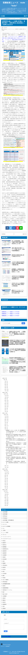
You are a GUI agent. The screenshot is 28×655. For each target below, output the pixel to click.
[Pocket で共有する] (17, 228)
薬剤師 (4, 608)
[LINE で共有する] (21, 228)
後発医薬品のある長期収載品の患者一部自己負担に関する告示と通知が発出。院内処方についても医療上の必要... (16, 436)
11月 (6, 395)
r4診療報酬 (5, 512)
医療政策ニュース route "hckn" (14, 4)
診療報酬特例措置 (6, 583)
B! (14, 228)
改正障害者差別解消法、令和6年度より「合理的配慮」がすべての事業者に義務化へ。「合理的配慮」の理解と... (16, 444)
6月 (5, 382)
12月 (6, 394)
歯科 (3, 575)
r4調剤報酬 (5, 514)
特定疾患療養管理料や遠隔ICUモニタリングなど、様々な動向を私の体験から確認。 (15, 447)
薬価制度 (4, 604)
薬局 (3, 606)
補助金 (4, 600)
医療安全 (4, 544)
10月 (6, 397)
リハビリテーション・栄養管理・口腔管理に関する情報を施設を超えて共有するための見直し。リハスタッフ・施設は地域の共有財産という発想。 (14, 39)
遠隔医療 (4, 553)
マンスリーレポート (7, 536)
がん (3, 528)
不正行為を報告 (6, 636)
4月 (5, 386)
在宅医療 (4, 573)
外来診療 (4, 559)
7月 (5, 381)
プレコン (4, 534)
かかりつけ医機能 (6, 526)
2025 (4, 392)
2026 (4, 378)
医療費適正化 (5, 549)
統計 (3, 592)
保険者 (4, 598)
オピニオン (5, 524)
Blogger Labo (16, 652)
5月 (5, 384)
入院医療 (4, 596)
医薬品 (4, 540)
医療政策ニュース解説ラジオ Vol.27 (10, 315)
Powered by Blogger (6, 644)
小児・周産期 (5, 579)
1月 (6, 390)
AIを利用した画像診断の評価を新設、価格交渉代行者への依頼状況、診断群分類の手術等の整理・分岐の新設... (16, 458)
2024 (4, 413)
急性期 (4, 567)
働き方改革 (5, 594)
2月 (6, 389)
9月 (5, 398)
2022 (4, 489)
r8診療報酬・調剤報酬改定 (8, 520)
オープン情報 (5, 522)
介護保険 (20, 29)
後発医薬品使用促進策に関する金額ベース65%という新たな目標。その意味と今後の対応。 (16, 450)
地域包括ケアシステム (7, 590)
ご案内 (4, 530)
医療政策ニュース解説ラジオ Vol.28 (10, 313)
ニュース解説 (5, 532)
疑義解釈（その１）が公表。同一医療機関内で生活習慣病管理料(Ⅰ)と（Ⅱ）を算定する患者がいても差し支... (16, 431)
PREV (4, 234)
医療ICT (4, 542)
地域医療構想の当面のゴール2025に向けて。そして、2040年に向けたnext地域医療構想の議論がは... (16, 440)
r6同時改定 (5, 29)
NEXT (24, 234)
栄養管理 (16, 29)
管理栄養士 (5, 565)
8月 (5, 379)
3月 (5, 387)
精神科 (4, 585)
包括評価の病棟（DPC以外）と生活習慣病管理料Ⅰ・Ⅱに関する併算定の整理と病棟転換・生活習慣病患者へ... (16, 454)
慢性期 (4, 602)
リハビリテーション (11, 29)
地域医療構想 (5, 588)
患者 (3, 561)
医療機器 (4, 546)
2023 (4, 469)
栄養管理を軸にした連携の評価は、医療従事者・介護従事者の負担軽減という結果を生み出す (16, 463)
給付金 (4, 569)
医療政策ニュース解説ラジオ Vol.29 (10, 312)
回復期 (4, 557)
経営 (23, 29)
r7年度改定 (5, 518)
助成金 (4, 577)
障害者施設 (5, 581)
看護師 (4, 563)
